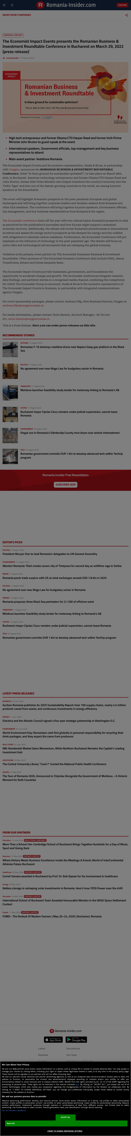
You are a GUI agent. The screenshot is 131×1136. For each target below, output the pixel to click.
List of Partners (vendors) (14, 1110)
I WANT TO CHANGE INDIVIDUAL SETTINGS (64, 1131)
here (77, 1084)
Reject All (11, 1123)
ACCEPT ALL (65, 1117)
